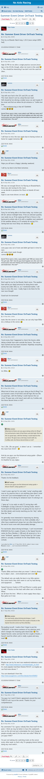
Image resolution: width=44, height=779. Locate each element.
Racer (9, 173)
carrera (10, 83)
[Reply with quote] (37, 29)
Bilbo (19, 52)
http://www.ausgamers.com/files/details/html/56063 (19, 676)
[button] (16, 23)
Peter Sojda (11, 27)
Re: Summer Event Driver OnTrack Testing (21, 34)
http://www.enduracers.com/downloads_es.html (22, 665)
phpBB (15, 774)
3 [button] (24, 23)
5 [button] (30, 23)
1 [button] (19, 23)
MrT (7, 151)
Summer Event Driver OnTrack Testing (22, 15)
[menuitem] (6, 7)
